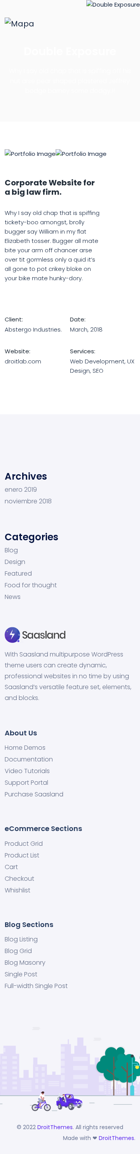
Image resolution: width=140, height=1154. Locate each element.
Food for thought (31, 585)
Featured (18, 574)
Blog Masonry (25, 963)
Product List (22, 855)
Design (15, 562)
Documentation (29, 759)
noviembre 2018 (28, 501)
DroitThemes (55, 1127)
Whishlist (17, 890)
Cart (11, 867)
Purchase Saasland (34, 794)
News (13, 597)
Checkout (19, 879)
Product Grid (24, 844)
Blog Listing (21, 939)
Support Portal (26, 783)
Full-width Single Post (36, 986)
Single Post (21, 974)
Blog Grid (18, 951)
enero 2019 (21, 490)
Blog (11, 550)
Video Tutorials (27, 771)
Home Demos (25, 748)
